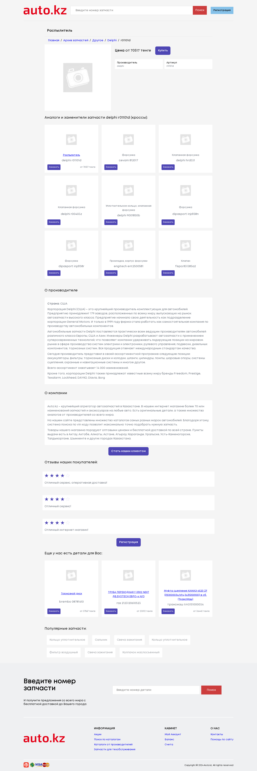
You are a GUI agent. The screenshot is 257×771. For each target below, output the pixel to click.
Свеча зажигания (129, 640)
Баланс (169, 740)
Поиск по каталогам (107, 740)
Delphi (112, 40)
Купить (163, 50)
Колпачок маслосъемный (140, 652)
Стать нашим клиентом (128, 451)
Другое (97, 40)
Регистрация (222, 10)
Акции (97, 734)
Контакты (216, 734)
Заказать (54, 167)
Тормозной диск (71, 594)
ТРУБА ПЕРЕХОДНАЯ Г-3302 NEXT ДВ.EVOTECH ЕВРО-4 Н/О (128, 594)
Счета (169, 745)
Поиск (199, 10)
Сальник (101, 640)
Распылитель (71, 155)
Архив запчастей (75, 40)
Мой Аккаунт (173, 734)
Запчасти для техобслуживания (114, 749)
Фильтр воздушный (63, 652)
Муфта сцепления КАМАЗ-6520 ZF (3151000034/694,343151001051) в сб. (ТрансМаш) (185, 595)
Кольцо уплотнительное (67, 640)
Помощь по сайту (221, 740)
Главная (53, 40)
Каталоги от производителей (113, 745)
